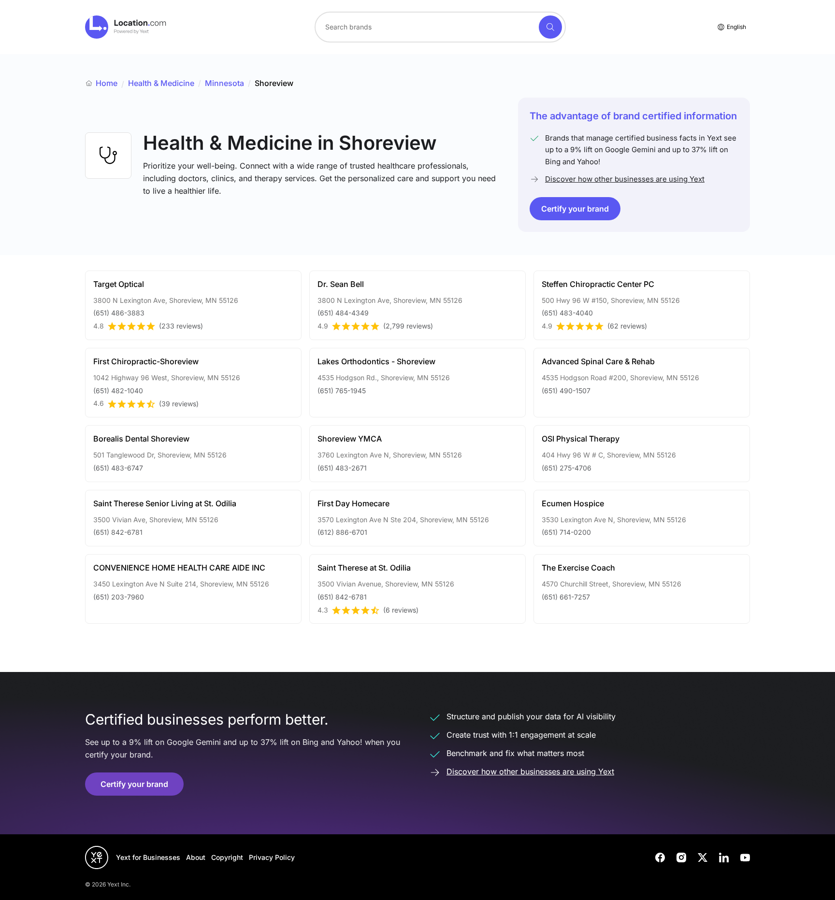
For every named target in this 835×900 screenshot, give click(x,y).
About (195, 857)
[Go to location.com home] (126, 27)
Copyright (227, 857)
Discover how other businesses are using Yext (625, 179)
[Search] (550, 27)
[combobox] (440, 27)
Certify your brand (575, 209)
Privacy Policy (272, 857)
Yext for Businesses (148, 857)
